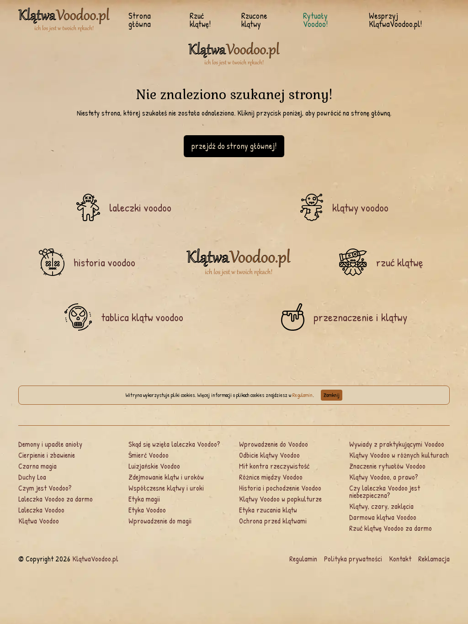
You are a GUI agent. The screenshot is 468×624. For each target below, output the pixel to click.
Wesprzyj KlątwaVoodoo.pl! (395, 20)
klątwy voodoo (360, 207)
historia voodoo (104, 262)
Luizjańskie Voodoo (154, 466)
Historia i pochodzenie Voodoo (280, 488)
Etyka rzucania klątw (268, 509)
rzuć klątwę (399, 262)
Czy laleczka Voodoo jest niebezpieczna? (384, 491)
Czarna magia (37, 466)
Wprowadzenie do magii (159, 520)
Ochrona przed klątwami (273, 520)
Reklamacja (434, 559)
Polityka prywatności (353, 559)
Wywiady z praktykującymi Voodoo (396, 444)
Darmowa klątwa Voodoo (382, 517)
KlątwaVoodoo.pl (95, 559)
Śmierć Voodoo (148, 455)
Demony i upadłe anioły (50, 444)
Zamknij (332, 395)
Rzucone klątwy (254, 20)
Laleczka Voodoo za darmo (55, 498)
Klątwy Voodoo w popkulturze (280, 498)
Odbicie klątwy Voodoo (269, 455)
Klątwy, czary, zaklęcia (381, 506)
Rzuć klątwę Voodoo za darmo (390, 528)
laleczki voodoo (140, 207)
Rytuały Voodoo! (315, 20)
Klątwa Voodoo (38, 520)
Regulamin (302, 395)
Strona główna (139, 20)
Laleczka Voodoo (41, 509)
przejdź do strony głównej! (234, 146)
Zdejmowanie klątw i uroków (166, 477)
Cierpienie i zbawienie (46, 455)
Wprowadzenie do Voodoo (273, 444)
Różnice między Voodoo (271, 477)
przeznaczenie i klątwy (360, 317)
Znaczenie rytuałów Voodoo (387, 466)
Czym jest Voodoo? (45, 488)
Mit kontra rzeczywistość (274, 466)
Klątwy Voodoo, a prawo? (383, 477)
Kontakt (400, 559)
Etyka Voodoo (147, 509)
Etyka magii (144, 498)
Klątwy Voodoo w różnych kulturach (399, 455)
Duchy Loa (32, 477)
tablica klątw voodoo (142, 317)
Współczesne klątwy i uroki (166, 488)
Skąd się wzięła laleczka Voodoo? (174, 444)
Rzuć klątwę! (200, 20)
